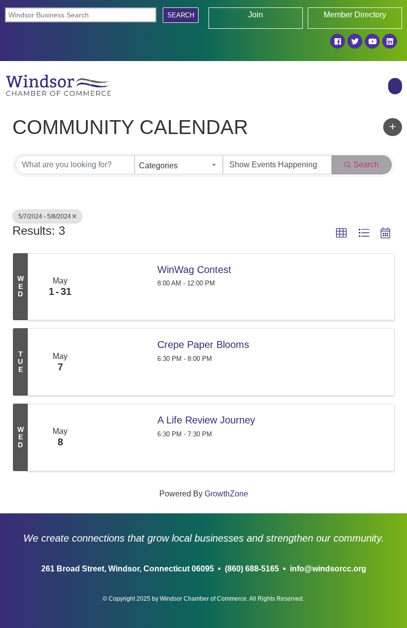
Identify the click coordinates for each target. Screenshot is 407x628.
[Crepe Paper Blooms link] (119, 362)
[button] (395, 86)
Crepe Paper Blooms (203, 344)
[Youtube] (372, 41)
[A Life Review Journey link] (119, 437)
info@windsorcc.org (326, 568)
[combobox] (179, 164)
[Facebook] (337, 41)
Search (366, 164)
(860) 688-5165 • (255, 568)
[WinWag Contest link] (119, 287)
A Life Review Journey (206, 420)
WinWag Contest (194, 269)
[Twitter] (354, 41)
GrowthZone (226, 493)
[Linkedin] (389, 41)
